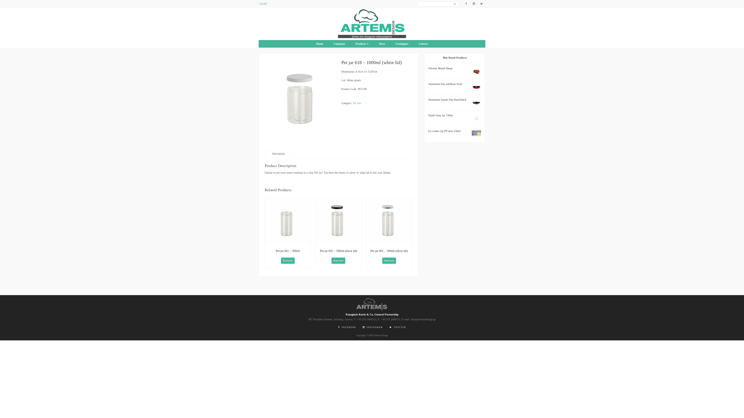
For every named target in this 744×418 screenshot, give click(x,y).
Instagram (374, 327)
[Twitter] (481, 4)
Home (319, 43)
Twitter (399, 327)
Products (361, 43)
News (382, 43)
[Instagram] (474, 4)
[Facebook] (466, 4)
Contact (423, 43)
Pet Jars (357, 103)
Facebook (348, 327)
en (265, 4)
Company (339, 43)
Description (278, 153)
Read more (288, 260)
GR (260, 4)
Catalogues (401, 43)
